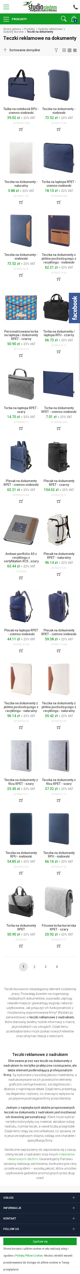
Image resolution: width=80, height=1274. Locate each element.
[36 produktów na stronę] (75, 50)
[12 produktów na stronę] (64, 50)
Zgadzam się (40, 1241)
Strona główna (12, 29)
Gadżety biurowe (13, 31)
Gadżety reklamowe (50, 29)
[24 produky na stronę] (69, 50)
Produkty (19, 19)
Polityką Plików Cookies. (29, 1255)
